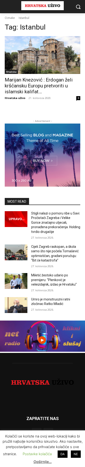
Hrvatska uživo (15, 98)
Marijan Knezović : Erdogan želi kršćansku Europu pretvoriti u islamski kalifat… (39, 85)
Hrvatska (11, 71)
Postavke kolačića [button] (37, 454)
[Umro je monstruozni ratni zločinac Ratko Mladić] (16, 305)
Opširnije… (43, 461)
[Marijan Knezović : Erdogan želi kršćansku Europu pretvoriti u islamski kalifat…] (42, 55)
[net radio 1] (42, 350)
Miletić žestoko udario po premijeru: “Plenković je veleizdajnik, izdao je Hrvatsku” (54, 279)
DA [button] (62, 454)
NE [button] (76, 454)
